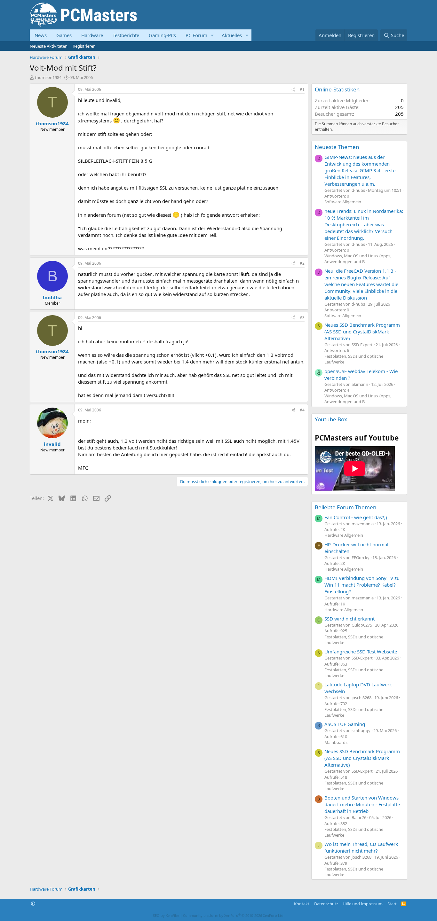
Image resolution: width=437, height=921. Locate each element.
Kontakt (301, 904)
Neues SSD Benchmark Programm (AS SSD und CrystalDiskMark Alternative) (362, 331)
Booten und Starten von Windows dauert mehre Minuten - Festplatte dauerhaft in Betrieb (362, 804)
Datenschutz (326, 904)
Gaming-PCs (162, 35)
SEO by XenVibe (166, 915)
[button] (212, 35)
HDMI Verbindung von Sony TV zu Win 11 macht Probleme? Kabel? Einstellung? (362, 585)
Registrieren (84, 46)
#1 (302, 89)
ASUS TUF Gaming (344, 724)
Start (392, 904)
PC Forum (196, 35)
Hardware (92, 35)
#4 (302, 410)
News (41, 35)
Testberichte (126, 35)
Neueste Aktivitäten (49, 46)
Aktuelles (232, 35)
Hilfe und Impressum (363, 904)
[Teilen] (293, 89)
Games (64, 35)
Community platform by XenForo (233, 915)
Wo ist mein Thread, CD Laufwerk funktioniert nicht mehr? (361, 847)
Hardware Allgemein (343, 535)
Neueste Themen (337, 147)
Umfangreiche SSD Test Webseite (360, 651)
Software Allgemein (342, 202)
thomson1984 (48, 77)
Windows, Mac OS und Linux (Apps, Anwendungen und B (357, 258)
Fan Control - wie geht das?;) (355, 517)
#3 (302, 317)
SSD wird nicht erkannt (349, 618)
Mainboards (335, 742)
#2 (302, 263)
